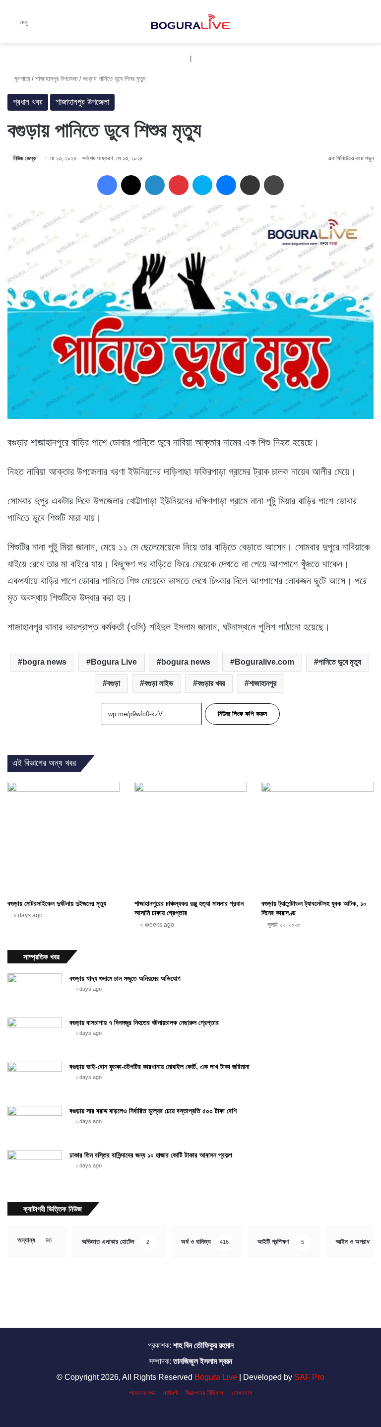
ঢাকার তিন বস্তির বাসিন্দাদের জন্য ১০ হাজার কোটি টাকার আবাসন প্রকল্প (150, 1155)
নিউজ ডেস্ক (24, 158)
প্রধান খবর (28, 102)
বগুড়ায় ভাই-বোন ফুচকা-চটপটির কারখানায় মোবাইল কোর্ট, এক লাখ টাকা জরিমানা (159, 1067)
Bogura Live (114, 662)
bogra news (44, 662)
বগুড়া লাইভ (158, 683)
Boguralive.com (264, 662)
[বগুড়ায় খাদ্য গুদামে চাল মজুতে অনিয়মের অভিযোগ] (34, 992)
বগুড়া (113, 683)
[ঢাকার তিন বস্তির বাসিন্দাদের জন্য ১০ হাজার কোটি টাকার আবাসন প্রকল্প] (34, 1168)
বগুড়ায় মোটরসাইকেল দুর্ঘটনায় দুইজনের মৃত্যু (56, 903)
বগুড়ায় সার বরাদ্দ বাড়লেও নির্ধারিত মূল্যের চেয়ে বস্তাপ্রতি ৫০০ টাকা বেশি (153, 1111)
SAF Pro (309, 1377)
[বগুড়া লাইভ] (190, 21)
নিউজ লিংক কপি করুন (242, 714)
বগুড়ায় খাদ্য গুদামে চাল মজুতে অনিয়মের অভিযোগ (125, 978)
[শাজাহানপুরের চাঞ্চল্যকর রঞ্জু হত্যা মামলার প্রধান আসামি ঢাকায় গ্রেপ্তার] (190, 838)
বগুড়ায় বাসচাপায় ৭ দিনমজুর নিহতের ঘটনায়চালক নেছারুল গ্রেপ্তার (144, 1022)
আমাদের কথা (142, 1393)
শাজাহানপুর (262, 683)
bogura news (185, 662)
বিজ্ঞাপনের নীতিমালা (205, 1393)
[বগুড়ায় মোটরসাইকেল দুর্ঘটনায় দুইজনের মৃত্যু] (63, 838)
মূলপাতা (21, 78)
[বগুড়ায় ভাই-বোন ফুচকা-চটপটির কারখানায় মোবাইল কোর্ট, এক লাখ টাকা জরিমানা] (34, 1080)
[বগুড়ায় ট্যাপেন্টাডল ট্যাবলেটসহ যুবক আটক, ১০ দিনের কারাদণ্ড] (317, 838)
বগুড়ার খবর (211, 683)
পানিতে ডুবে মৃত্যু (339, 662)
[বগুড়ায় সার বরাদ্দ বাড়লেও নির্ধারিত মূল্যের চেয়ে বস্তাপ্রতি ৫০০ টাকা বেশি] (34, 1124)
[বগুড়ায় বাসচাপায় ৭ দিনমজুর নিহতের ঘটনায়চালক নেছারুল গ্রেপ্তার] (34, 1036)
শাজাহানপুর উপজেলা (56, 78)
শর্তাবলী (170, 1393)
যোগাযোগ (242, 1393)
